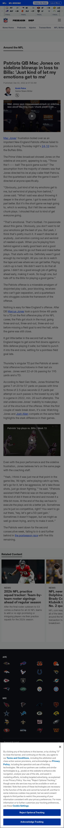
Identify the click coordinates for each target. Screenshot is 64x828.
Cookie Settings (21, 805)
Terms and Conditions (18, 758)
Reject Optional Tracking (32, 812)
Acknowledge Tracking (32, 821)
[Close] (60, 746)
